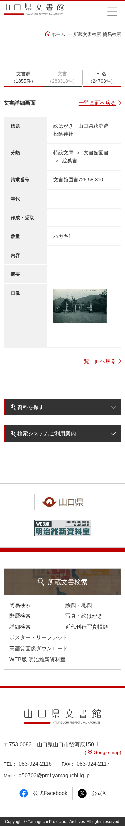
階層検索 (20, 616)
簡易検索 (20, 605)
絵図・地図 (78, 605)
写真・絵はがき (84, 616)
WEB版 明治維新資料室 (37, 659)
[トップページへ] (34, 11)
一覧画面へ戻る (97, 103)
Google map (106, 752)
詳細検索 (20, 627)
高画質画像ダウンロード (38, 648)
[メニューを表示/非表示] (112, 11)
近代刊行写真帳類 (86, 627)
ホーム (58, 34)
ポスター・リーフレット (38, 637)
